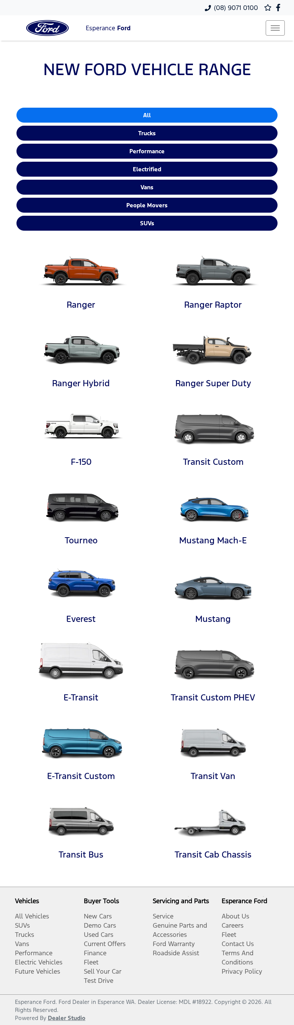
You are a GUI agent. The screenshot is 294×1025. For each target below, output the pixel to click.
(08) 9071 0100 (236, 7)
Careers (232, 925)
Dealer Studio (66, 1018)
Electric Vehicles (38, 962)
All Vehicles (32, 916)
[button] (275, 28)
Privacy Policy (242, 971)
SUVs (147, 223)
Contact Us (238, 944)
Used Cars (98, 934)
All (147, 115)
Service (163, 916)
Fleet (91, 962)
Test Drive (98, 980)
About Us (235, 916)
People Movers (147, 205)
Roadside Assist (176, 953)
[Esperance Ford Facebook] (279, 7)
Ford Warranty (174, 944)
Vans (147, 187)
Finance (95, 953)
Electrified (147, 169)
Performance (147, 151)
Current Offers (105, 944)
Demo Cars (100, 925)
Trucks (147, 133)
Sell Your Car (102, 971)
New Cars (98, 916)
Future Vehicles (37, 971)
